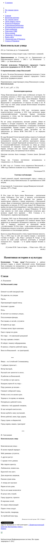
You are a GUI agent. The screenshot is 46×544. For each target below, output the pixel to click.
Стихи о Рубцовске (12, 41)
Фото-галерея (10, 33)
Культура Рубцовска (12, 23)
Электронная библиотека (14, 25)
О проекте (9, 3)
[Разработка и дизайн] (2, 533)
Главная (8, 16)
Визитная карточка (12, 17)
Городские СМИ (11, 31)
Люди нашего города (12, 21)
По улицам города (11, 19)
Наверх (3, 529)
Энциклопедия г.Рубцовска (15, 39)
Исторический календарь (14, 27)
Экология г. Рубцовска (13, 35)
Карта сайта (9, 37)
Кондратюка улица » (15, 527)
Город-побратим (11, 29)
